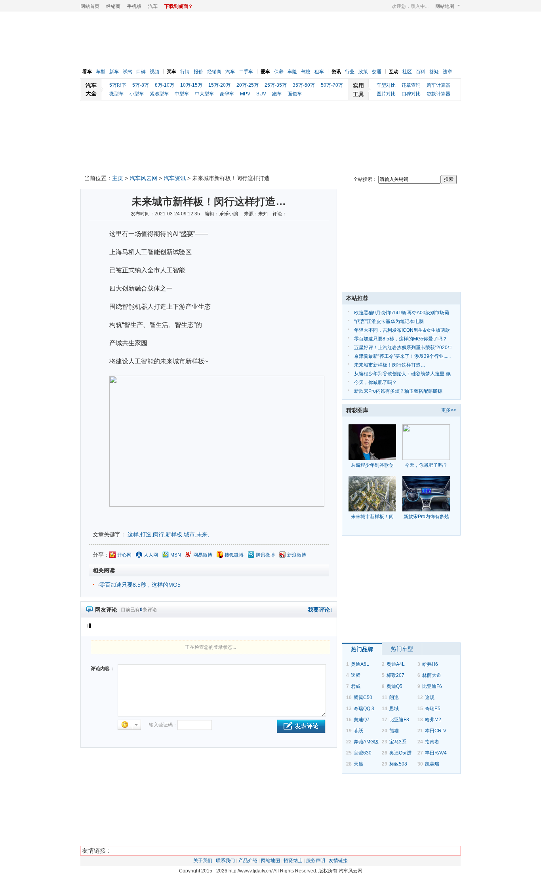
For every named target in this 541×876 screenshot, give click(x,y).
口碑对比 (411, 94)
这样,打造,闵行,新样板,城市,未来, (168, 534)
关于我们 (202, 860)
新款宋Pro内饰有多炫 (426, 516)
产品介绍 (247, 860)
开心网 (124, 555)
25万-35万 (276, 85)
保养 (279, 71)
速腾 (355, 675)
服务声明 (315, 860)
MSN (175, 555)
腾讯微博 (265, 555)
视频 (154, 71)
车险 (292, 71)
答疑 (434, 71)
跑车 (277, 94)
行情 (185, 71)
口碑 (141, 71)
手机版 (134, 6)
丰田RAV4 (436, 753)
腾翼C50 (363, 697)
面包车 (295, 94)
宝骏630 (362, 753)
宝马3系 (397, 742)
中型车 (182, 94)
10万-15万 (191, 85)
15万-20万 (219, 85)
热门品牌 (362, 649)
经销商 (113, 6)
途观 (429, 697)
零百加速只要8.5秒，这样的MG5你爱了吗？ (400, 339)
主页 (117, 178)
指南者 (432, 742)
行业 (349, 71)
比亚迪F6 (432, 686)
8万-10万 (164, 85)
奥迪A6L (360, 664)
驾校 (306, 71)
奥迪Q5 (394, 686)
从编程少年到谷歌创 (372, 465)
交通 (376, 71)
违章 (447, 71)
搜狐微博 (234, 555)
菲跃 (358, 730)
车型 (100, 71)
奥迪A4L (396, 664)
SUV (261, 94)
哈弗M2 (433, 719)
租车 (319, 71)
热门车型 (402, 649)
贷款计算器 (438, 94)
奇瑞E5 (432, 708)
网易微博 (202, 555)
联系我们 (225, 860)
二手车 (246, 71)
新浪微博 (296, 555)
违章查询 (411, 85)
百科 (420, 71)
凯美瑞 (432, 764)
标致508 (398, 764)
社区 (407, 71)
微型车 (116, 94)
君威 (355, 686)
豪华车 (227, 94)
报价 (198, 71)
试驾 (127, 71)
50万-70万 (332, 85)
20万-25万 (247, 85)
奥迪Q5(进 (400, 753)
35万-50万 (304, 85)
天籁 (358, 764)
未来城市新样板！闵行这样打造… (389, 365)
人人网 (151, 555)
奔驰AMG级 (366, 742)
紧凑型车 (159, 94)
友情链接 (338, 860)
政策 (363, 71)
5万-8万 (140, 85)
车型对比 (386, 85)
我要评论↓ (320, 609)
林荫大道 (431, 675)
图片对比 (386, 94)
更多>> (448, 410)
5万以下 (117, 85)
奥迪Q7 (362, 719)
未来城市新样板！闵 (372, 516)
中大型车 (204, 94)
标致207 (395, 675)
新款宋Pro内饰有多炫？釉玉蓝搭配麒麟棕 (398, 391)
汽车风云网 (143, 178)
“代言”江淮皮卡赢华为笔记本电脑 (389, 321)
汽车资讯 (175, 178)
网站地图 (444, 6)
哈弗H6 (430, 664)
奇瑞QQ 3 (364, 708)
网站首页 (89, 6)
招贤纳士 (293, 860)
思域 (394, 708)
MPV (245, 94)
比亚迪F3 (399, 719)
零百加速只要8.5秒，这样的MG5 (140, 584)
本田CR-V (435, 730)
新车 (114, 71)
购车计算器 (438, 85)
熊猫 (394, 730)
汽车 (153, 6)
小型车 (137, 94)
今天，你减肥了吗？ (375, 382)
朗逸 (394, 697)
